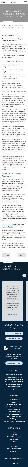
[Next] (22, 255)
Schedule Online (14, 338)
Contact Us (4, 2)
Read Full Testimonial (12, 309)
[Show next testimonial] (24, 275)
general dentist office (13, 84)
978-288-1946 (16, 86)
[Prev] (6, 255)
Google (10, 463)
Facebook (7, 463)
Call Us (1, 2)
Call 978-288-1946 (14, 334)
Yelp (20, 463)
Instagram (17, 463)
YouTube (14, 463)
